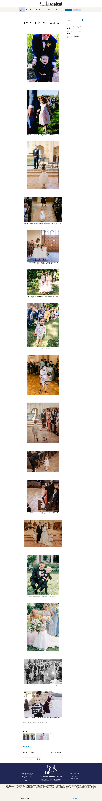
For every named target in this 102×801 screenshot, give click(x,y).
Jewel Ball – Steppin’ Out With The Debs (74, 37)
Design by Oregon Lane (34, 798)
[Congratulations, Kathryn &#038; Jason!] (29, 736)
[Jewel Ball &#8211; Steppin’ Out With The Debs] (56, 736)
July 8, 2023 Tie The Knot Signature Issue (35, 19)
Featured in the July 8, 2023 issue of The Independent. (35, 722)
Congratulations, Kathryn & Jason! (74, 27)
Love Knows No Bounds (28, 752)
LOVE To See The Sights (56, 752)
